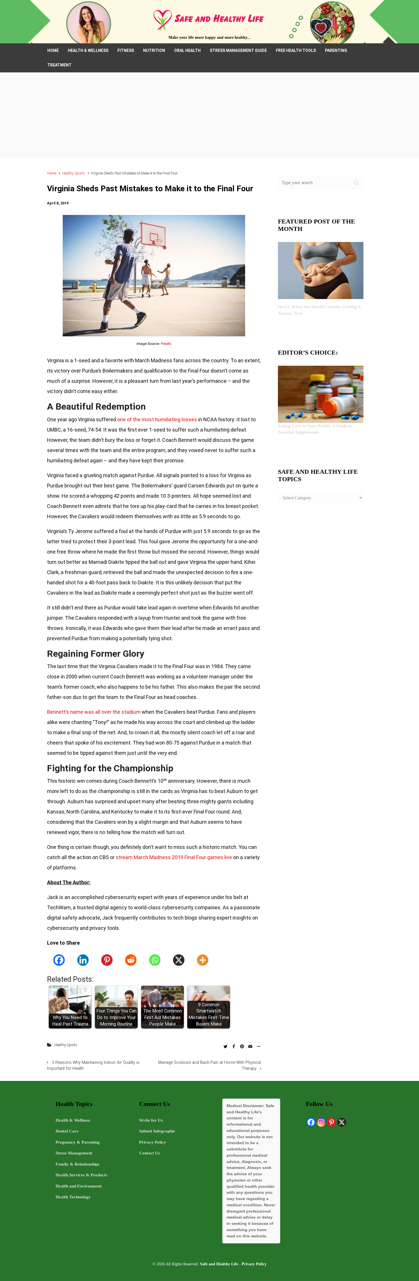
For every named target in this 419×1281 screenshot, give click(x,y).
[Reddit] (130, 960)
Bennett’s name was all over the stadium (94, 712)
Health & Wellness (73, 1120)
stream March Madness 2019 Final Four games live (174, 857)
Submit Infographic (157, 1131)
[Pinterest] (106, 960)
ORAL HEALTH (187, 50)
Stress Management (74, 1153)
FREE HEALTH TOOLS (296, 50)
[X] (178, 960)
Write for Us (151, 1120)
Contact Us (149, 1153)
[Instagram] (321, 1122)
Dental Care (67, 1131)
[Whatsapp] (154, 960)
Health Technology (73, 1197)
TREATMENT (59, 65)
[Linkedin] (83, 960)
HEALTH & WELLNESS (88, 50)
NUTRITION (154, 50)
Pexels (166, 343)
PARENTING (336, 50)
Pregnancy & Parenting (78, 1142)
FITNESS (125, 50)
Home (51, 173)
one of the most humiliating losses (157, 419)
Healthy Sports (73, 173)
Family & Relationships (77, 1164)
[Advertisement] (209, 115)
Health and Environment (79, 1186)
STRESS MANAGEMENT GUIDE (238, 50)
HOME (53, 50)
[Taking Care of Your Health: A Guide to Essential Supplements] (320, 393)
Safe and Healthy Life (219, 1264)
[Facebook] (59, 960)
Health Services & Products (81, 1175)
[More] (202, 960)
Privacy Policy (152, 1142)
